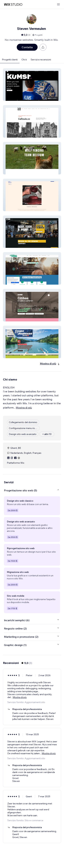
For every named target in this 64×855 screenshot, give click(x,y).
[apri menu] (58, 4)
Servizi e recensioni (41, 59)
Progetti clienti (10, 59)
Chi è (24, 59)
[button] (32, 84)
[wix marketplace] (13, 4)
